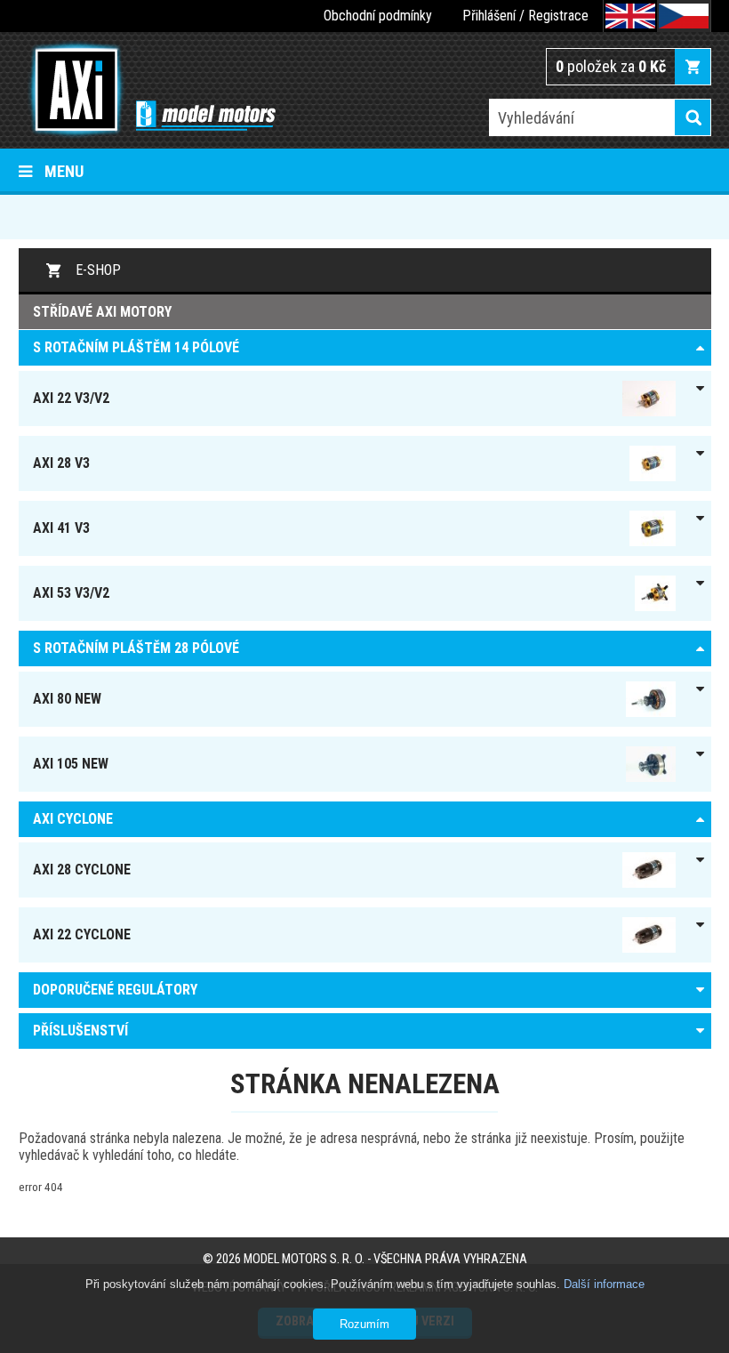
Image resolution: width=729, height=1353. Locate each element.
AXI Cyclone (73, 818)
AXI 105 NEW (70, 763)
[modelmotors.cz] (147, 91)
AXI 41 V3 (61, 527)
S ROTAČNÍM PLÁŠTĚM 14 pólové (136, 347)
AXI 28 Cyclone (82, 869)
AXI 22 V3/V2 (71, 398)
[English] (630, 16)
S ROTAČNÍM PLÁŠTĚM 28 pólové (136, 648)
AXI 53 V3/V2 (71, 592)
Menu (64, 171)
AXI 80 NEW (67, 698)
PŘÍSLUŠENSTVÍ (80, 1030)
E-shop (98, 270)
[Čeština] (683, 16)
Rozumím (364, 1324)
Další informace (604, 1284)
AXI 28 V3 (61, 463)
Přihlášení (489, 15)
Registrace (558, 15)
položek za (611, 66)
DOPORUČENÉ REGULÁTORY (115, 989)
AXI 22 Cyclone (82, 934)
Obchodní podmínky (378, 15)
